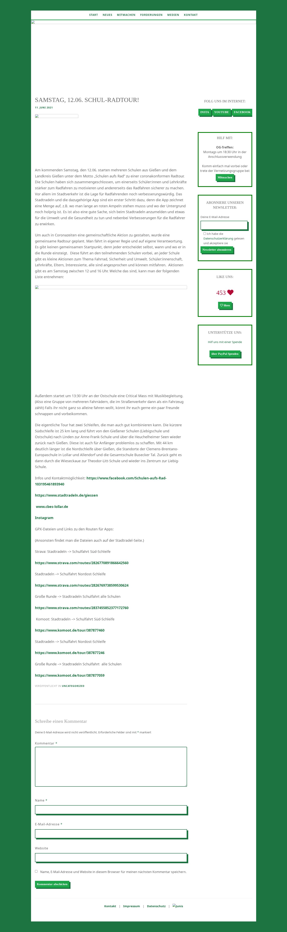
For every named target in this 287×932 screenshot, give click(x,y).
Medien (173, 15)
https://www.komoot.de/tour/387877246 (69, 652)
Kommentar (46, 743)
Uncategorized (73, 686)
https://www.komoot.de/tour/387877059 (69, 675)
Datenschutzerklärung (218, 238)
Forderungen (151, 15)
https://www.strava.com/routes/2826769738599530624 (81, 585)
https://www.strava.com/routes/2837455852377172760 (81, 607)
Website (41, 848)
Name (41, 800)
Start (93, 15)
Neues (107, 15)
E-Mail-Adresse (48, 824)
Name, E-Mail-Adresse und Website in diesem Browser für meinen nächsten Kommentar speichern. (113, 872)
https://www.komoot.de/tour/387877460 (69, 630)
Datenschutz (156, 906)
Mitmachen (126, 15)
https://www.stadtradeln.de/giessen (66, 495)
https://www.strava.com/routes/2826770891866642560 (81, 562)
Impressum (131, 906)
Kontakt (191, 15)
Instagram (44, 517)
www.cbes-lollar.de (52, 506)
